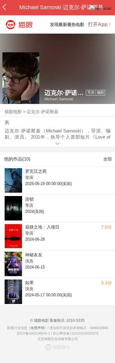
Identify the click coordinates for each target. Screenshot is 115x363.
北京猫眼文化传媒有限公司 (57, 339)
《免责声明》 (37, 328)
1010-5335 (75, 320)
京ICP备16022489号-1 (33, 333)
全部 (107, 159)
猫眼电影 (13, 111)
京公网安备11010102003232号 (76, 333)
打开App (98, 24)
